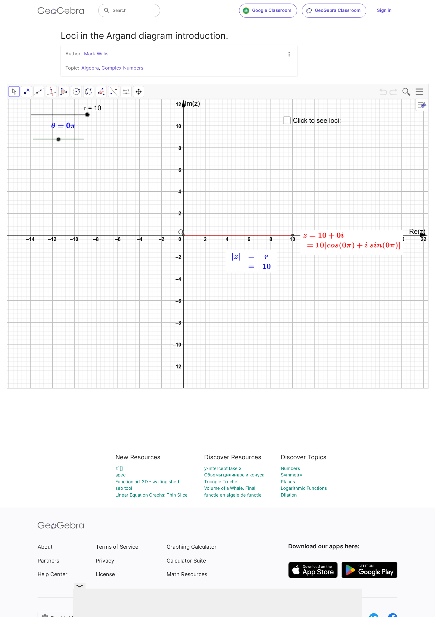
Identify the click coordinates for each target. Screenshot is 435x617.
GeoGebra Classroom (337, 10)
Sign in (384, 10)
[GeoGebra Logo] (61, 10)
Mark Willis (96, 54)
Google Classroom (271, 10)
